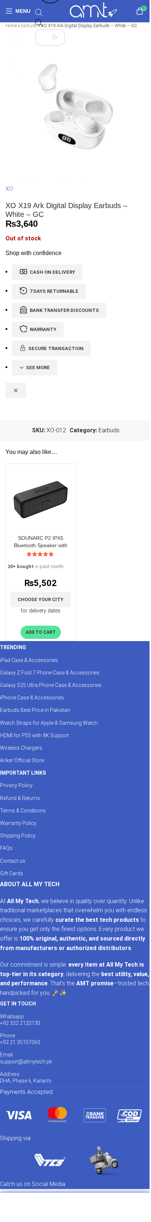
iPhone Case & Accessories (32, 698)
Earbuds (29, 25)
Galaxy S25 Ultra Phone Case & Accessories (51, 685)
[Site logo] (93, 10)
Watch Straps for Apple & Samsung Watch (49, 723)
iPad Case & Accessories (29, 660)
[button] (41, 632)
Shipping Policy (18, 836)
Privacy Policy (16, 785)
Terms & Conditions (23, 811)
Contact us (12, 861)
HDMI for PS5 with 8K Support (34, 735)
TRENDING (13, 647)
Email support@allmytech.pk (26, 1058)
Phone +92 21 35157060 (20, 1039)
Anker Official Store (22, 760)
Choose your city (40, 599)
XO (9, 188)
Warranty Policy (18, 823)
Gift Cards (11, 873)
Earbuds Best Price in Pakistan (35, 710)
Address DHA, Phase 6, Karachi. (26, 1077)
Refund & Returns (20, 798)
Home (11, 25)
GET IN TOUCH (18, 1004)
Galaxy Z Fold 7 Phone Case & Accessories (49, 673)
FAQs (6, 848)
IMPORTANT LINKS (23, 773)
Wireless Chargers (21, 748)
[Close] (15, 390)
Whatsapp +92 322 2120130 (20, 1020)
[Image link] (73, 1114)
